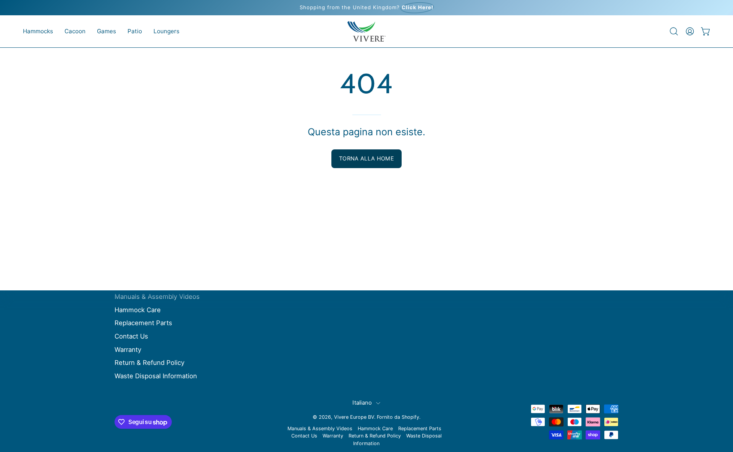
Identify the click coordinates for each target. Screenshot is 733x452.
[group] (366, 7)
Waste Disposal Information (156, 376)
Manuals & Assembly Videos (157, 296)
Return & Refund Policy (149, 362)
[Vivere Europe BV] (366, 31)
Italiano (362, 402)
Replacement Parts (143, 323)
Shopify (410, 417)
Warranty (128, 349)
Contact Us (131, 336)
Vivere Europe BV (354, 417)
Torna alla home (366, 158)
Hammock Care (138, 310)
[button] (38, 31)
